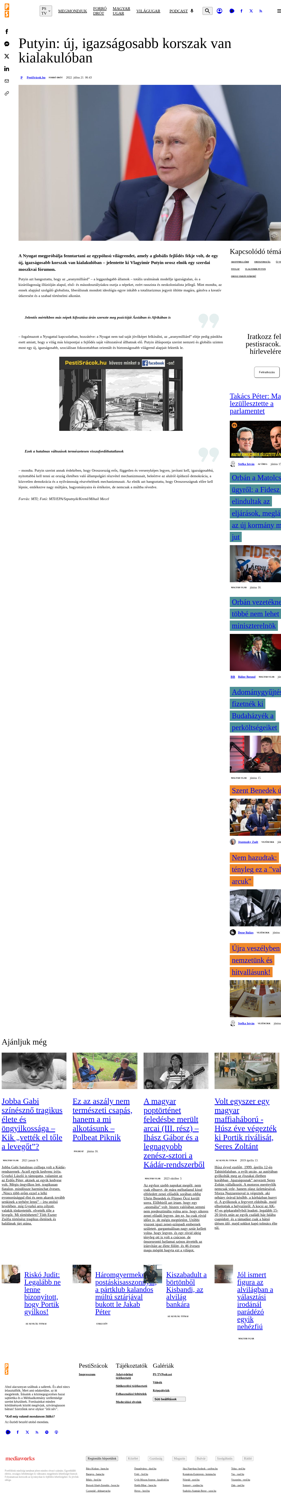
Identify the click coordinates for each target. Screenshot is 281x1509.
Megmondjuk (72, 11)
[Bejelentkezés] (219, 11)
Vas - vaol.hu (237, 1474)
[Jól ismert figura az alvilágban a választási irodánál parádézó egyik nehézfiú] (224, 1274)
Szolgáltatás (224, 1458)
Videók (157, 1382)
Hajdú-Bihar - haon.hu (145, 1485)
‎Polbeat (79, 1151)
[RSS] (261, 11)
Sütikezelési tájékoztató (131, 1385)
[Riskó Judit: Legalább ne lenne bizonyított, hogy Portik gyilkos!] (11, 1274)
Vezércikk (267, 842)
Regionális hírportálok (102, 1458)
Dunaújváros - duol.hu (145, 1468)
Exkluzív (102, 1324)
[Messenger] (7, 44)
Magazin (179, 1458)
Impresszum (87, 1374)
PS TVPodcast (162, 1374)
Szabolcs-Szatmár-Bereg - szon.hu (199, 1490)
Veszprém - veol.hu (240, 1479)
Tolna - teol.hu (238, 1468)
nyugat (235, 269)
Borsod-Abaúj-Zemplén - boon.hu (102, 1485)
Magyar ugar (121, 10)
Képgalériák (161, 1390)
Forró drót (100, 10)
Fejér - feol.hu (141, 1474)
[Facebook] (241, 11)
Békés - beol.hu (93, 1479)
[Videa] (232, 11)
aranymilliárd (240, 262)
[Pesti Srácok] (19, 11)
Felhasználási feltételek (131, 1394)
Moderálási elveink (128, 1402)
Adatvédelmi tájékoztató (124, 1376)
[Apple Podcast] (56, 1432)
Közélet (133, 1458)
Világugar (148, 11)
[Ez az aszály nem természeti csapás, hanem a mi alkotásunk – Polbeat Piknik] (105, 1071)
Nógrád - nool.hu (191, 1479)
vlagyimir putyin (255, 269)
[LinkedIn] (7, 68)
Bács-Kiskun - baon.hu (97, 1468)
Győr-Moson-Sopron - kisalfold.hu (151, 1479)
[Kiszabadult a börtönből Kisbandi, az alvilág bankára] (153, 1274)
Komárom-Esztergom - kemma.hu (199, 1474)
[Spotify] (46, 1432)
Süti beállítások (165, 1399)
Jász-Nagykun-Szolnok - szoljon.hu (200, 1468)
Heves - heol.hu (142, 1490)
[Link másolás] (7, 93)
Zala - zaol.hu (237, 1485)
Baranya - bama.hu (95, 1474)
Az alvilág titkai (226, 1160)
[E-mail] (7, 81)
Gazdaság (156, 1458)
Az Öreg (262, 464)
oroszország (262, 262)
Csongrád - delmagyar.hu (98, 1490)
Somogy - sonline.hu (193, 1485)
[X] (251, 11)
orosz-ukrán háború (243, 276)
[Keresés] (207, 11)
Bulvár (201, 1458)
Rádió (248, 1458)
